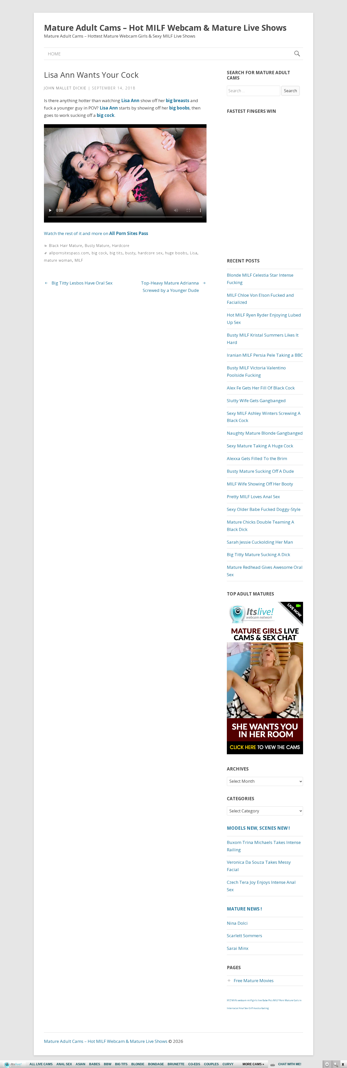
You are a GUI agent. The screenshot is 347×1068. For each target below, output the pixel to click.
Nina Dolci (237, 923)
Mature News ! (244, 909)
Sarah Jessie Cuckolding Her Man (260, 542)
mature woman (58, 260)
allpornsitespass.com (69, 252)
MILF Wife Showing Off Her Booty (260, 484)
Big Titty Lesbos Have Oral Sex (82, 283)
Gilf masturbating (259, 1008)
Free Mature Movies (254, 980)
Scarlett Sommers (244, 935)
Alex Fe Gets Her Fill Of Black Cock (261, 388)
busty (130, 252)
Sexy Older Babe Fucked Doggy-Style (264, 509)
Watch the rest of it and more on (96, 233)
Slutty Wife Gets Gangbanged (256, 400)
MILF (79, 260)
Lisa (193, 252)
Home (54, 54)
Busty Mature (97, 245)
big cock (99, 252)
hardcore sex (150, 252)
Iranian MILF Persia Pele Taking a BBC (265, 355)
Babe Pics (267, 1000)
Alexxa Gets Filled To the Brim (257, 458)
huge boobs (176, 252)
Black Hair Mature (65, 245)
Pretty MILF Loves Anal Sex (253, 496)
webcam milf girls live (250, 1000)
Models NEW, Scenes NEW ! (258, 828)
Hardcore (121, 245)
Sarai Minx (237, 948)
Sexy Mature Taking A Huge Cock (260, 446)
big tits (116, 252)
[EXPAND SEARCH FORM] (297, 54)
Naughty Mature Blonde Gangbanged (265, 433)
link (342, 988)
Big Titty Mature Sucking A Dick (258, 554)
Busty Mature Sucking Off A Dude (260, 471)
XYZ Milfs (232, 1000)
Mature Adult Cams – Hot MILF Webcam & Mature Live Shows (165, 27)
